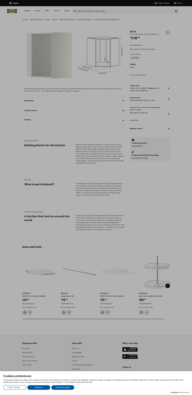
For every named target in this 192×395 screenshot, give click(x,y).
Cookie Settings (13, 387)
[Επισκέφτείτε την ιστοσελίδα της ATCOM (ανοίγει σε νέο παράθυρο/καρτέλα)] (180, 392)
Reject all (39, 387)
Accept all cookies (63, 387)
